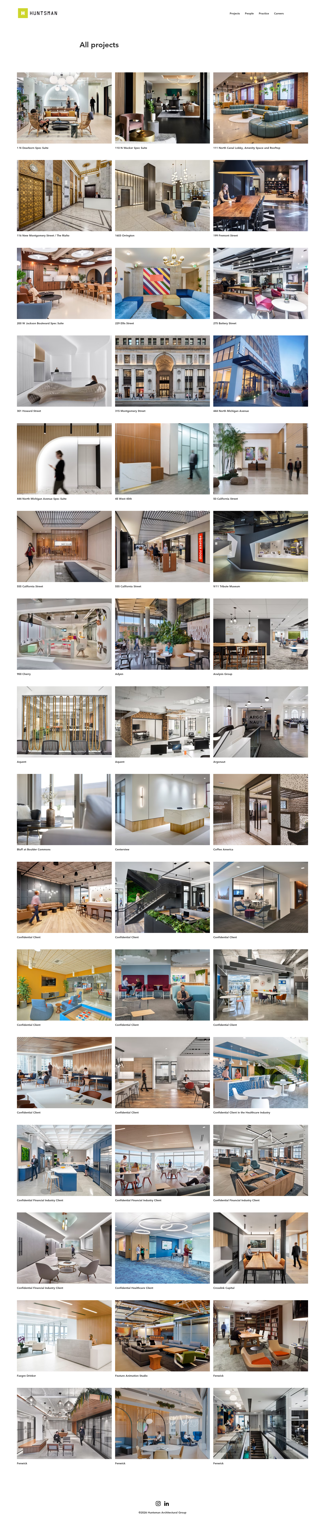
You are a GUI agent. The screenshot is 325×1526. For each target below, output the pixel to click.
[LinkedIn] (166, 1503)
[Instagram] (158, 1503)
